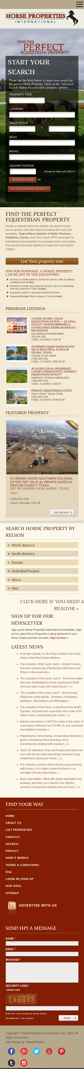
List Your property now (42, 262)
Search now (22, 179)
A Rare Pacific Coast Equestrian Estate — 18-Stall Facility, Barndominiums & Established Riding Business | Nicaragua (53, 324)
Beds (13, 137)
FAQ (9, 872)
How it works (17, 858)
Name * (10, 938)
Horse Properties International (42, 17)
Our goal (14, 886)
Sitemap (12, 893)
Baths (13, 151)
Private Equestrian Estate (51, 390)
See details (61, 512)
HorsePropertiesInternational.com (43, 1033)
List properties (19, 830)
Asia (15, 588)
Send (67, 1018)
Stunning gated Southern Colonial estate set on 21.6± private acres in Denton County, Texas (41, 482)
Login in (12, 879)
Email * (11, 949)
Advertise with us (38, 905)
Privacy (12, 851)
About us (14, 823)
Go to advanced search (29, 188)
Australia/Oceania (25, 571)
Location (16, 109)
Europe (17, 563)
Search (12, 844)
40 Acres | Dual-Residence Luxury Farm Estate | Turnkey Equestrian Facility (54, 371)
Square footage (21, 165)
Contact (13, 837)
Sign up (27, 879)
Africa (16, 580)
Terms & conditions (22, 865)
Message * (13, 959)
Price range (18, 123)
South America (23, 554)
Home (10, 816)
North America (23, 545)
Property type (20, 94)
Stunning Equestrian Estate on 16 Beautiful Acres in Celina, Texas (53, 349)
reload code (13, 989)
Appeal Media (35, 1042)
